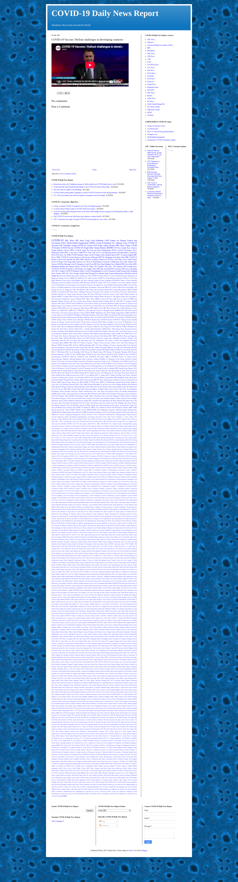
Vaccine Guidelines (105, 280)
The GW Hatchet (69, 717)
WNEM (88, 410)
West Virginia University (96, 775)
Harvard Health (100, 574)
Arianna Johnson (56, 433)
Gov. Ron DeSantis (109, 278)
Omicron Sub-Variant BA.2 (103, 336)
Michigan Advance (82, 632)
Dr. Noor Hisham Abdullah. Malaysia (102, 528)
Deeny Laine (118, 502)
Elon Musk (66, 375)
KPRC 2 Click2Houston (108, 382)
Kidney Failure (95, 611)
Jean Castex (84, 595)
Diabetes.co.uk (81, 507)
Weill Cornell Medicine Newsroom (61, 775)
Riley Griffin (128, 685)
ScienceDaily (130, 287)
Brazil (100, 349)
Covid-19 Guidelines (130, 363)
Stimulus (124, 398)
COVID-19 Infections (69, 357)
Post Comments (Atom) (68, 174)
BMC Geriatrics (92, 437)
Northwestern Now (63, 652)
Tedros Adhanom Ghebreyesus (73, 400)
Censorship (90, 474)
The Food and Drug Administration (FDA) (101, 250)
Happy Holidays (56, 574)
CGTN (94, 454)
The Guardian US (111, 717)
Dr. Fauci (88, 253)
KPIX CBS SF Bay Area (58, 606)
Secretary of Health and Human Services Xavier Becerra (95, 694)
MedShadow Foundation (58, 629)
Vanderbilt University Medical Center (62, 759)
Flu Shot (60, 329)
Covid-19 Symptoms (77, 264)
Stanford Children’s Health (78, 703)
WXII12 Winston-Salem (125, 770)
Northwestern (88, 391)
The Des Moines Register (118, 715)
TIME (69, 255)
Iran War (102, 592)
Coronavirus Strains (111, 488)
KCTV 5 (71, 602)
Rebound (85, 682)
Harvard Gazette (91, 574)
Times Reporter (127, 731)
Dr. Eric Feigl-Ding (103, 518)
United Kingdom (128, 747)
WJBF (60, 766)
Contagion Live (112, 322)
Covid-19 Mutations (94, 495)
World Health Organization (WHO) (81, 243)
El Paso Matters (114, 537)
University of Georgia (62, 752)
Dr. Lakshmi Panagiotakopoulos (85, 523)
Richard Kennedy (97, 685)
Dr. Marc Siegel (80, 525)
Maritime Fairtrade (69, 384)
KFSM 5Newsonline (112, 602)
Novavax (77, 296)
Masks (66, 296)
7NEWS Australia (62, 345)
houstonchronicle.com (105, 789)
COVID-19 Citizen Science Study (103, 461)
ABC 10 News (73, 345)
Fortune (58, 273)
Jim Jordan (111, 595)
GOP (85, 377)
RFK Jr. (67, 253)
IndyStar (95, 588)
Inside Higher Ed (117, 588)
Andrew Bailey (82, 430)
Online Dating (64, 659)
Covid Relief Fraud (126, 361)
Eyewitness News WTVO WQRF (123, 544)
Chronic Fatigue (56, 481)
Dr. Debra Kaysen (60, 518)
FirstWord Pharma (83, 553)
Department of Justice (122, 504)
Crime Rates (105, 500)
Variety (103, 759)
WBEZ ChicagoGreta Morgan (68, 763)
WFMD (102, 763)
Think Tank (55, 731)
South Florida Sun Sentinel (85, 701)
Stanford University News (95, 398)
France (121, 555)
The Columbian (94, 400)
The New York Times (115, 259)
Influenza (55, 308)
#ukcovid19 (98, 417)
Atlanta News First (57, 435)
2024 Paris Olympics (128, 343)
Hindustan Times (100, 578)
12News (131, 417)
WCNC (109, 407)
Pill (71, 669)
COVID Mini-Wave (116, 458)
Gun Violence (130, 569)
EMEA (64, 537)
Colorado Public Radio (98, 322)
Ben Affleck (97, 440)
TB (57, 708)
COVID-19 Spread (107, 319)
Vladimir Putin (71, 407)
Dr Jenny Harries (90, 509)
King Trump (129, 611)
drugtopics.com (123, 787)
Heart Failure (82, 578)
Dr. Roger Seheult (115, 530)
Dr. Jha (107, 521)
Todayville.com (56, 733)
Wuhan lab (55, 276)
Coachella (114, 481)
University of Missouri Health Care (105, 752)
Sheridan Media (56, 699)
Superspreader (98, 706)
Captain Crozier (60, 474)
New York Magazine (130, 389)
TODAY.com (82, 310)
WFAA (88, 313)
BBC (127, 257)
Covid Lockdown (115, 491)
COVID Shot (69, 292)
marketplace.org (80, 791)
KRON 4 (76, 606)
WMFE (130, 766)
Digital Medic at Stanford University (96, 507)
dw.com (130, 787)
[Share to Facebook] (66, 93)
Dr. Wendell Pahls (64, 535)
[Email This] (58, 93)
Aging (92, 426)
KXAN (53, 609)
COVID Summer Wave (59, 319)
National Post (109, 645)
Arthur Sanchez (85, 433)
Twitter (101, 736)
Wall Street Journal (130, 273)
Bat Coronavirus (73, 440)
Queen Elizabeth (131, 396)
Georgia (82, 562)
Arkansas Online (66, 433)
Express (54, 329)
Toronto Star (75, 733)
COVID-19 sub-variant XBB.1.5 (100, 357)
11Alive (97, 315)
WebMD (54, 412)
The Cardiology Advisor (94, 713)
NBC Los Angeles (68, 639)
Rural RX (66, 690)
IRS (95, 380)
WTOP (66, 770)
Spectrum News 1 (110, 701)
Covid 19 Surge (57, 262)
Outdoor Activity (60, 662)
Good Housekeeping (114, 565)
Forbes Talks (77, 555)
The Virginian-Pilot (95, 729)
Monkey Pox (71, 636)
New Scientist (74, 273)
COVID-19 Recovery (119, 465)
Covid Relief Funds (59, 493)
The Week (103, 729)
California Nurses (102, 472)
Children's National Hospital (72, 359)
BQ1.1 (127, 437)
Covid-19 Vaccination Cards (116, 497)
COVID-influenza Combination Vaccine (118, 470)
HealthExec (107, 576)
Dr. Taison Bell (111, 532)
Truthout (62, 736)
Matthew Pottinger (62, 627)
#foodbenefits (73, 417)
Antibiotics (118, 430)
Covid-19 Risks (132, 366)
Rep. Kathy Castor (132, 682)
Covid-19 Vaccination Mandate (103, 324)
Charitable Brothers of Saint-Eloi (61, 477)
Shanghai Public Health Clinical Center (115, 696)
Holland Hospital (63, 380)
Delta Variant (94, 248)
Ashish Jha (105, 433)
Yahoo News (90, 299)
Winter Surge (113, 777)
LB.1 (77, 613)
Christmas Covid (113, 359)
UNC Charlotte (75, 745)
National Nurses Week (98, 645)
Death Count (89, 502)
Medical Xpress (111, 255)
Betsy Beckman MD (106, 440)
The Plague (121, 722)
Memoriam (134, 629)
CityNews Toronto (131, 359)
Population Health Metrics (85, 396)
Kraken (73, 613)
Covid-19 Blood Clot (110, 493)
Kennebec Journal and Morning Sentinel (63, 611)
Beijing (107, 301)
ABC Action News (92, 289)
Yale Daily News (112, 782)
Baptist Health (56, 440)
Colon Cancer (70, 484)
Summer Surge (104, 273)
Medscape (94, 257)
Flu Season (91, 294)
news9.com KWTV (105, 791)
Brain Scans (123, 444)
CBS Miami (80, 317)
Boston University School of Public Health (82, 444)
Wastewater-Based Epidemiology (126, 410)
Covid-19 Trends (96, 368)
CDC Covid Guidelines (73, 352)
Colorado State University (82, 484)
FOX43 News (95, 548)
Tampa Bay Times (80, 708)
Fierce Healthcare (96, 551)
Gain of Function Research (105, 558)
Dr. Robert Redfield (104, 530)
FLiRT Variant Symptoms (79, 546)
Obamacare (66, 655)
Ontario (80, 659)
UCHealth (84, 740)
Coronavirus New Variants (100, 292)
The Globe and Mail (80, 717)
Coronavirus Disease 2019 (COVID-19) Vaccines (66, 488)
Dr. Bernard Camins (74, 514)
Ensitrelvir (72, 539)
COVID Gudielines (93, 458)
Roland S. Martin (120, 687)
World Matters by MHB (64, 780)
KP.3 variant (120, 331)
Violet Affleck (63, 761)
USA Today (97, 245)
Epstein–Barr (100, 539)
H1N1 (64, 572)
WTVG (79, 770)
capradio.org (55, 787)
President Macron (100, 671)
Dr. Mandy (63, 525)
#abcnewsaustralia (132, 414)
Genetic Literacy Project (113, 560)
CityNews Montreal (92, 481)
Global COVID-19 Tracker (59, 565)
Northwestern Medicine (116, 650)
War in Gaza (89, 773)
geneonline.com (132, 412)
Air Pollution (105, 426)
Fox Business (60, 377)
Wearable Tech (133, 773)
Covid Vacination (85, 493)
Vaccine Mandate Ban (92, 757)
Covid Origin (66, 306)
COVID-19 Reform (131, 465)
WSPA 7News (55, 770)
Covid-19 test (88, 264)
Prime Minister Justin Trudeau (104, 673)
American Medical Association (69, 282)
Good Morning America (109, 253)
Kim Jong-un (113, 611)
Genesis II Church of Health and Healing (94, 560)
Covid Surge (67, 262)
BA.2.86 (88, 347)
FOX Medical (79, 548)
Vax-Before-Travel (111, 759)
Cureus (122, 292)
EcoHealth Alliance (93, 537)
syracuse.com (65, 793)
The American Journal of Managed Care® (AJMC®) (103, 310)
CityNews (114, 282)
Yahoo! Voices (99, 343)
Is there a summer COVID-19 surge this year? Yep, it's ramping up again (77, 206)
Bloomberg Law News (102, 442)
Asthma (111, 433)
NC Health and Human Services (128, 639)
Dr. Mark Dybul (108, 525)
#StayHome (77, 315)
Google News (63, 567)
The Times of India (111, 340)
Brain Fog (95, 349)
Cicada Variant (86, 322)
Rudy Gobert (55, 690)
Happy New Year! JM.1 (67, 574)
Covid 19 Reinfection (125, 322)
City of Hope (83, 481)
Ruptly (61, 690)
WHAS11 (134, 763)
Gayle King (120, 558)
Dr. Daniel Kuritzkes (93, 516)
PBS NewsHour (118, 336)
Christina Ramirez (121, 479)
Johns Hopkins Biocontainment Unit (77, 597)
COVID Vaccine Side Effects (96, 354)
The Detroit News (128, 400)
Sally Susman (55, 692)
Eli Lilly (121, 537)
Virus (98, 761)
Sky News (74, 253)
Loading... (55, 230)
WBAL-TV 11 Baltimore (99, 407)
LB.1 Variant (82, 613)
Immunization (108, 380)
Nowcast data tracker (90, 652)
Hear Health (74, 578)
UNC (69, 745)
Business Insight (91, 449)
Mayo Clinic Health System (76, 627)
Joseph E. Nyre (101, 599)
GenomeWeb (109, 377)
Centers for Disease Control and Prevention (66, 322)
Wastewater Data (70, 289)
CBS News (79, 240)
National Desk (102, 643)
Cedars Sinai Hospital (80, 474)
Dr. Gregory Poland (91, 326)
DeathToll (103, 502)
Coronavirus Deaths (131, 486)
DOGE (116, 368)
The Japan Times (120, 720)
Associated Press (71, 347)
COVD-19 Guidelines (62, 456)
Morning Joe (87, 636)
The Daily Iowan (85, 715)
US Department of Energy (113, 745)
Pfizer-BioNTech (70, 396)
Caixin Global (93, 472)
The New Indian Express (81, 722)
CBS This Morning (63, 264)
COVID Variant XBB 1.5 (61, 461)
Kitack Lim (63, 613)
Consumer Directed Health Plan (80, 486)
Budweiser (73, 449)
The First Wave (60, 717)
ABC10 (101, 421)
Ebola (115, 285)
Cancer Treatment (120, 472)
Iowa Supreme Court (84, 592)
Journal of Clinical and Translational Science (118, 599)
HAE (74, 572)
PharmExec (113, 666)
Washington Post (100, 313)
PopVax (108, 669)
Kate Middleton (106, 609)
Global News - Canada (82, 329)
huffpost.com (115, 789)
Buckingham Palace (63, 449)
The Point (127, 722)
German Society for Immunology (117, 562)
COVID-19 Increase (100, 463)
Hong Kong (120, 329)
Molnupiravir (55, 636)
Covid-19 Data (115, 292)
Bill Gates (120, 347)
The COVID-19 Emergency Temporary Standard (73, 713)
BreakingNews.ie (132, 444)
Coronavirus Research (98, 488)
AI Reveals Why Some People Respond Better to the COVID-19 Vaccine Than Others (82, 187)
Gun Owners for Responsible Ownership (114, 569)
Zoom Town (79, 784)
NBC (127, 636)
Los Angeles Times (90, 269)
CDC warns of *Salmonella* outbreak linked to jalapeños (154, 185)
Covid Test (71, 363)
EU (86, 537)
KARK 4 (54, 602)
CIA (105, 454)
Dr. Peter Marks (62, 530)
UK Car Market (88, 743)
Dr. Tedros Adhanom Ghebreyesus (125, 532)
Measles (118, 384)
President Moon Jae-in (111, 671)
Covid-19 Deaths (94, 255)
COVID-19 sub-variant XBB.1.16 (66, 470)
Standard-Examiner (59, 703)
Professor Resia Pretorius (125, 676)
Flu (65, 255)
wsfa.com (54, 796)
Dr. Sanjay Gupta (70, 294)
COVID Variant (71, 303)
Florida (108, 553)
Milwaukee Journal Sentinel (99, 387)
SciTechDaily (76, 280)
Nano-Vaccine (123, 641)
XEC (83, 299)
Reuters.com (55, 310)
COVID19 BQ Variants (65, 472)
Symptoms (55, 400)
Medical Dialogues (61, 387)
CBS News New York (91, 317)
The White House (112, 729)
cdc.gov (74, 787)
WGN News (121, 763)
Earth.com (133, 373)
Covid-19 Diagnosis (57, 495)
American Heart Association (96, 428)
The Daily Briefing (116, 400)
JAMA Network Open (64, 382)
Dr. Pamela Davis (117, 528)
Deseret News (123, 368)
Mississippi (115, 634)
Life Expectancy (75, 308)
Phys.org (126, 336)
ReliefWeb (105, 682)
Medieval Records (110, 629)
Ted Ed (110, 708)
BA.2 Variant (114, 289)
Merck (87, 308)
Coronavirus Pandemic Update (109, 303)
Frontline (126, 555)
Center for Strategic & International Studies (124, 474)
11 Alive (125, 417)
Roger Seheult (110, 687)
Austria (88, 435)
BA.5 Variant (60, 271)
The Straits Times (124, 724)
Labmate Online (120, 613)
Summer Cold (132, 338)
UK (136, 287)
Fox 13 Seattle (115, 555)
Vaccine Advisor (70, 757)
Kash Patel (90, 609)
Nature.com (103, 259)
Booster (77, 266)
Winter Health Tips (94, 777)
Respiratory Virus (86, 685)
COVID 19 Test (70, 354)
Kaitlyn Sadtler (71, 609)
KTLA (85, 606)
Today (127, 245)
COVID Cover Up (57, 458)
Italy (119, 592)
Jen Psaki (91, 595)
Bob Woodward (132, 442)
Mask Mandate (106, 264)
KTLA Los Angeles (101, 606)
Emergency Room (64, 539)
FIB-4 (66, 546)
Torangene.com (152, 134)
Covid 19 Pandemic (58, 285)
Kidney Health (104, 611)
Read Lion (71, 682)
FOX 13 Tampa (100, 375)
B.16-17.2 (130, 435)
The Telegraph (119, 403)
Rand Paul (121, 287)
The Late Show (129, 720)
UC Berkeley (133, 738)
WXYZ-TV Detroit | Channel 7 (83, 343)
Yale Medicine (80, 289)
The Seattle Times (108, 403)
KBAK (59, 602)
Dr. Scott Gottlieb (107, 285)
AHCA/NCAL (92, 424)
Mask (83, 308)
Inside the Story (127, 588)
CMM (109, 454)
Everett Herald (62, 544)
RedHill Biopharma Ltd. (95, 682)
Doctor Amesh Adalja (69, 509)
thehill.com (88, 793)
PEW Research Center (95, 394)
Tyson (105, 736)
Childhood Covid (81, 303)
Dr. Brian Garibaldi (96, 514)
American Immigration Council (113, 428)
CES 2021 (88, 454)
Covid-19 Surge (80, 250)
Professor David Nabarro (80, 676)
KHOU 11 (60, 296)
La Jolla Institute (91, 613)
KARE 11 (134, 599)
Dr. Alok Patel (129, 292)
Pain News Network (125, 662)
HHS (115, 377)
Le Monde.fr (109, 615)
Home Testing (74, 380)
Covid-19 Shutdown (58, 368)
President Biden (123, 253)
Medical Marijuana (83, 629)
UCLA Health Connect (120, 740)
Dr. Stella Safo (81, 532)
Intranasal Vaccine (131, 329)
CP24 (83, 472)
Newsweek (101, 287)
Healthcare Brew (121, 576)
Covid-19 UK (88, 497)
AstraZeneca (83, 276)
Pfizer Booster (99, 666)
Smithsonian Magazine (79, 699)
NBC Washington (92, 639)
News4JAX (115, 648)
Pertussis (54, 666)
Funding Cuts (133, 555)
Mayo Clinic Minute (91, 627)
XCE (128, 780)
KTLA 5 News (91, 606)
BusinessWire (55, 451)
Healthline (68, 578)
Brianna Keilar (78, 447)
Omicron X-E (114, 657)
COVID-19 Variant (87, 266)
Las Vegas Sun (80, 615)
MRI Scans (107, 622)
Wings (78, 777)
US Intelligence (63, 747)
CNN (107, 240)
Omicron (79, 262)
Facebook (134, 548)
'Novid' (113, 417)
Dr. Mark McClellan (119, 525)
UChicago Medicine (65, 743)
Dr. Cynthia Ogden (72, 516)
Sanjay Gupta (67, 692)
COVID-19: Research (100, 470)
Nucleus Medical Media (102, 652)
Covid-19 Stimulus (71, 368)
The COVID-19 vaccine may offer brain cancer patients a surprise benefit (77, 216)
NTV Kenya (101, 641)
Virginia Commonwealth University (87, 761)
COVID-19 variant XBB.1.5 (85, 470)
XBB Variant (123, 780)
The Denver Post (105, 715)
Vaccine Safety (114, 405)
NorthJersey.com (104, 650)
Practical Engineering (125, 669)
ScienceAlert (56, 398)
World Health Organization (115, 313)
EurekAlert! (123, 539)
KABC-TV (87, 382)
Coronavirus (133, 253)
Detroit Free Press (66, 507)
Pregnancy (133, 336)
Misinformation (99, 333)
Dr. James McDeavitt (65, 521)
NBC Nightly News (96, 308)
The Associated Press (85, 340)
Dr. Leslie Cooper (120, 523)
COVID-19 (57, 240)
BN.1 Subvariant (116, 437)
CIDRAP (82, 253)
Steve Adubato (60, 706)
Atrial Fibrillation (68, 435)
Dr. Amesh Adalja (66, 370)
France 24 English (58, 287)
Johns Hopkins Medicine (63, 599)
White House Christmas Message (120, 775)
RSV (118, 255)
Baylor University (84, 440)
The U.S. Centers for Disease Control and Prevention (91, 726)
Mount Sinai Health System (117, 387)
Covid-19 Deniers (121, 493)
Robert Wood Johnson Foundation (75, 687)
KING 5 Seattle (59, 604)
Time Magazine (124, 340)
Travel (68, 405)
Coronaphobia (121, 486)
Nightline (131, 648)
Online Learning (72, 659)
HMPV (87, 572)
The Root (54, 724)
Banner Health (133, 437)
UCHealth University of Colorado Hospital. (100, 740)
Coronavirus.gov (152, 129)
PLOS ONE (94, 662)
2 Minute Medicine (62, 419)
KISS (70, 604)
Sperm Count (119, 701)
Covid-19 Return (61, 497)
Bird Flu (113, 301)
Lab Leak (134, 278)
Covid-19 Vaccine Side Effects (93, 306)
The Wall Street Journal (129, 310)
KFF (59, 308)
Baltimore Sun (112, 347)
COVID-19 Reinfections (92, 319)
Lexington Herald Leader (87, 618)
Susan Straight (132, 398)
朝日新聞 (64, 796)
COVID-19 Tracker (111, 467)
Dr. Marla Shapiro (130, 525)
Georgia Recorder (89, 562)
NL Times (61, 641)
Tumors (89, 736)
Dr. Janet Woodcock (77, 521)
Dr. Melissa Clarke (66, 528)
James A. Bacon (62, 595)
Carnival (67, 474)
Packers (117, 662)
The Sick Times (79, 724)
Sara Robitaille (75, 692)
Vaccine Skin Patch (131, 757)
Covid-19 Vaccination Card (100, 497)
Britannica (104, 447)
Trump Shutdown (132, 733)
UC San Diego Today (64, 740)
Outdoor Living (69, 662)
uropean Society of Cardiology (100, 793)
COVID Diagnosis (67, 458)
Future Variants (69, 329)
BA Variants (81, 347)
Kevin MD (78, 611)
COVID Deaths (81, 354)
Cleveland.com (103, 481)
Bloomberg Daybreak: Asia (87, 442)
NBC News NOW (123, 333)
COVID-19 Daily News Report (105, 13)
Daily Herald (133, 500)
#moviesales (91, 417)
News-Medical (116, 264)
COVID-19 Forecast (61, 463)
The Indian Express (108, 720)
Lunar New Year (57, 384)
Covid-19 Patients (108, 366)
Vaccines (118, 269)
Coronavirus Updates (123, 488)
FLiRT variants (91, 546)
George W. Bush (132, 560)
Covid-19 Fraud (76, 306)
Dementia (58, 504)
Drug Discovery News (94, 535)
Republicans (77, 685)
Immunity (119, 278)
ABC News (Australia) (129, 269)
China (86, 255)
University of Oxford (57, 754)
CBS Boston (61, 352)
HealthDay (121, 377)
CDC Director (120, 451)
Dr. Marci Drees (90, 525)
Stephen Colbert (115, 398)
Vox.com (61, 289)
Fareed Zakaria (74, 551)
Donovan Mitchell (80, 509)
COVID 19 (55, 269)
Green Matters (80, 569)
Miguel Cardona (111, 632)
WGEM (115, 763)
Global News (126, 248)
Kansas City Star (81, 609)
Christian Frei (103, 479)
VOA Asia (54, 757)
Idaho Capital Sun (62, 585)
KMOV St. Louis (100, 604)
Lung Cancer (73, 622)
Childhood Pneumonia (114, 477)
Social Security (72, 398)
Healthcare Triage (60, 578)
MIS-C (102, 622)
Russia (75, 338)
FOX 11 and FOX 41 (102, 546)
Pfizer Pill (107, 666)
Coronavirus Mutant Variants (127, 282)
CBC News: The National (113, 266)
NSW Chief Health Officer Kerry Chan (83, 641)
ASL (110, 424)
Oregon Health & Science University (104, 659)
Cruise (111, 500)
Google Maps (55, 567)
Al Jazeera (112, 345)
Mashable (126, 625)
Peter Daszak (63, 666)
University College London (77, 750)
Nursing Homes (114, 652)
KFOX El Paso (101, 602)
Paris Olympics (99, 664)
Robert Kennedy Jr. (106, 296)
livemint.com (123, 789)
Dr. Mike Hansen (113, 509)
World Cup (79, 412)
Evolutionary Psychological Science (87, 544)
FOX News (59, 255)
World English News (123, 777)
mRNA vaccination (57, 791)
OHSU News (126, 652)
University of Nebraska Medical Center (126, 752)
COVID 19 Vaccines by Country (107, 456)
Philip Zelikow (126, 666)
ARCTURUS (104, 424)
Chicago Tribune (92, 477)
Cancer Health (111, 472)
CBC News (96, 253)
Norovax (68, 650)
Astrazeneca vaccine (119, 433)
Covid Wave (97, 363)
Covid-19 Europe (69, 495)
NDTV (71, 296)
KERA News (78, 602)
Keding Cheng (124, 609)
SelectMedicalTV (116, 694)
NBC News (120, 245)
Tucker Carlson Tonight (71, 736)
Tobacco (134, 731)
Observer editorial (75, 655)
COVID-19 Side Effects (88, 467)
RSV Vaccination (116, 680)
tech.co (71, 793)
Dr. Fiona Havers (87, 370)
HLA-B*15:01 (81, 572)
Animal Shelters (110, 430)
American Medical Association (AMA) (160, 45)
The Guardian (99, 266)
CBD (61, 451)
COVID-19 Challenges (87, 461)
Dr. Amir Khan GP (80, 511)
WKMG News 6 (70, 766)
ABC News (69, 240)
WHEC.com (55, 766)
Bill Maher (127, 347)
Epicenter (84, 539)
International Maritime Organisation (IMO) (104, 590)
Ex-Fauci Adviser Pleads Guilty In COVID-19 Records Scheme (74, 209)
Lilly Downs (107, 618)
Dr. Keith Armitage (70, 523)
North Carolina (75, 650)
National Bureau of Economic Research (86, 643)
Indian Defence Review (126, 585)
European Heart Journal (84, 542)
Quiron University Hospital (98, 680)
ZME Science (126, 782)
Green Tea (87, 569)
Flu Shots (121, 553)
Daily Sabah (55, 502)
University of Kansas (74, 752)
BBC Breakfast (83, 437)
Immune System (107, 585)
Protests (69, 678)
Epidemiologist (91, 539)
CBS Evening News (130, 266)
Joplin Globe (74, 599)
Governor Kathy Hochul (109, 567)
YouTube (119, 782)
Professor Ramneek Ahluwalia (109, 676)
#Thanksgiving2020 (120, 414)
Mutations (101, 636)
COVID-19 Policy (108, 465)
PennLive (127, 664)
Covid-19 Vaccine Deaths (122, 324)
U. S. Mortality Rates (113, 736)
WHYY (73, 410)
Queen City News (85, 680)
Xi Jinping (134, 780)
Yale (106, 782)
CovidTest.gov (89, 500)
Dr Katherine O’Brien (102, 509)
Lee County (125, 615)
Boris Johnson (86, 349)
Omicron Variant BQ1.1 (88, 657)
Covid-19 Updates (108, 368)
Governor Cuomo (97, 567)
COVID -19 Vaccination (117, 317)
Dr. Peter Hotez (108, 306)
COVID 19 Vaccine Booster (70, 257)
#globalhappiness (82, 417)
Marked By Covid (62, 625)
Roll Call (128, 687)
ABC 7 (57, 421)
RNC (108, 680)
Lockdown (95, 259)
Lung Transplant (82, 622)
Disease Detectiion (132, 507)
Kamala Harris (120, 382)
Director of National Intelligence (117, 507)
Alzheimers (55, 282)
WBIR (79, 763)
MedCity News (126, 384)
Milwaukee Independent (123, 632)
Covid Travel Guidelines (73, 493)
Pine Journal (77, 669)
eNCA (124, 412)
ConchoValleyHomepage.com (121, 484)
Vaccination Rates (57, 343)
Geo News (124, 560)
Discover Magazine (67, 326)
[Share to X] (63, 93)
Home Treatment (74, 581)
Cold (119, 481)
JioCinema (118, 595)
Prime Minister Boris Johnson (89, 296)
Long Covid (90, 240)
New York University (96, 648)
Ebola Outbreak (57, 375)
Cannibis (134, 319)
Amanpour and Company (61, 428)
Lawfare (87, 615)
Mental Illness (64, 632)
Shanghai (84, 696)
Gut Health (58, 572)
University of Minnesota (87, 752)
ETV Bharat (82, 537)
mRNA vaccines (100, 299)
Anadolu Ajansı (56, 430)
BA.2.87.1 (71, 437)
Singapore (63, 398)
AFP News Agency (81, 424)
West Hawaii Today (77, 775)
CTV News (106, 282)
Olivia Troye (67, 657)
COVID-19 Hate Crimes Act (86, 463)
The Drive (128, 715)
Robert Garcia (62, 687)
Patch (105, 664)
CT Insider (128, 357)
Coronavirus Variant (125, 303)
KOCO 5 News (109, 604)
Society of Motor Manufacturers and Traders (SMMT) (122, 699)
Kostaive (68, 613)
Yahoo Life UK (91, 782)
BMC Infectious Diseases (104, 437)
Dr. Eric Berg (94, 518)
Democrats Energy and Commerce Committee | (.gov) (77, 504)
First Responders (66, 553)
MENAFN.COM (94, 622)
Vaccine (66, 250)
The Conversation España (64, 715)
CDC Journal (60, 454)
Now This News (99, 391)
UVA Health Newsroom (98, 747)
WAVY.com (56, 763)
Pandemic (100, 240)
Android (88, 430)
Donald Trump (120, 271)
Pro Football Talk (61, 676)
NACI (117, 636)
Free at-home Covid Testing (75, 377)
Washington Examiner (108, 410)
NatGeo (130, 641)
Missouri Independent (131, 634)
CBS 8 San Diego (68, 451)
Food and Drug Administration (64, 555)
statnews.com (61, 315)
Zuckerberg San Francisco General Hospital (95, 784)
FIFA (69, 546)
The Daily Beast (104, 400)
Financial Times (82, 294)
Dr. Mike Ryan (76, 528)
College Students (61, 484)
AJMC (98, 424)
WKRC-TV (113, 766)
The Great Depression (92, 717)
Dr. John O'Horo (125, 521)
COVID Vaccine (67, 248)
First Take (74, 553)
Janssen (74, 382)
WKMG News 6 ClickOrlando (84, 766)
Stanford (67, 703)
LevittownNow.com (61, 618)
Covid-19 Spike (79, 497)
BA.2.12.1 (60, 437)
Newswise (74, 391)
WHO (135, 264)
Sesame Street (71, 696)
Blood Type (76, 442)
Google (135, 565)
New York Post (82, 336)
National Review (117, 645)
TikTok (112, 731)
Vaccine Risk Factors (119, 757)
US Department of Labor (128, 745)
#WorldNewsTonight (88, 315)
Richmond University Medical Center (113, 685)
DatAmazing (76, 502)
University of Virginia (118, 754)
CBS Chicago (71, 317)
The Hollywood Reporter (59, 720)
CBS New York (78, 451)
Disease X (131, 368)
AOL (53, 271)
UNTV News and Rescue (93, 745)
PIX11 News (106, 394)
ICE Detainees (100, 583)
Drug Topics (126, 373)
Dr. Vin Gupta (116, 373)
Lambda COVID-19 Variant (67, 615)
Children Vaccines (126, 477)
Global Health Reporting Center (85, 565)
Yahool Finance (100, 782)
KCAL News (65, 602)
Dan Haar (70, 502)
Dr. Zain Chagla (83, 535)
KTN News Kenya (112, 606)
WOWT (60, 768)
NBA (65, 389)
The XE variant (122, 729)
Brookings (130, 447)
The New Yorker (84, 403)
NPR (100, 257)
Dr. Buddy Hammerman (110, 514)
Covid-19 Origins (73, 324)
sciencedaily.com (56, 793)
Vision (64, 407)
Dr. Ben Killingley (63, 514)
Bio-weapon (115, 440)
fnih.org (77, 789)
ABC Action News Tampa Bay (77, 421)
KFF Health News (87, 602)
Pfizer (62, 253)
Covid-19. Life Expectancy (65, 500)
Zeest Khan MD (56, 784)
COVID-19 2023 (111, 354)
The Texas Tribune (131, 403)
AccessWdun (55, 426)
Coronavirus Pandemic (85, 361)
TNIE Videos (61, 708)
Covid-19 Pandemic (104, 243)
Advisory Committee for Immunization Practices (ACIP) (74, 426)
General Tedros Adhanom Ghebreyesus (70, 560)
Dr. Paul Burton (127, 528)
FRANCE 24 (111, 548)
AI (128, 299)
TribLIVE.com (118, 733)
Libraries (97, 618)
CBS (117, 301)
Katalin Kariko (97, 609)
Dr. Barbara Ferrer (129, 511)
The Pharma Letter (96, 403)
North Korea (67, 280)
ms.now (97, 791)
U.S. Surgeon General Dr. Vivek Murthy (118, 738)
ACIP (74, 424)
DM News (97, 264)
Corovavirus (60, 491)
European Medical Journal (99, 542)
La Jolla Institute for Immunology (106, 613)
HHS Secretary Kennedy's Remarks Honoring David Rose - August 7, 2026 (155, 175)
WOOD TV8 (96, 410)
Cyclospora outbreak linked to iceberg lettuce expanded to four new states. (155, 195)
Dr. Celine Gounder (91, 278)
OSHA (53, 655)
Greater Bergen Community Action (66, 569)
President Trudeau (132, 671)
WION (72, 250)
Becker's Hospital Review (95, 301)
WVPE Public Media (96, 770)
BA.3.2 (93, 347)
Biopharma (122, 440)
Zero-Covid (106, 412)
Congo (62, 361)
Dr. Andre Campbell (107, 511)
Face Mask (119, 548)
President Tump (100, 396)
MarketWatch (71, 625)
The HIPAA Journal (122, 717)
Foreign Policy (85, 555)
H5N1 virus (69, 572)
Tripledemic (66, 299)
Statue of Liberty (118, 703)
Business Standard (122, 449)
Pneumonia (102, 669)
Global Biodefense (132, 562)
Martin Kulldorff (87, 625)
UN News (133, 340)
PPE (105, 662)
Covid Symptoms (62, 363)
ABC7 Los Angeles (127, 421)
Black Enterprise (56, 442)
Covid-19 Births (106, 363)
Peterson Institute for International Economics (81, 666)
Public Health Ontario (66, 680)
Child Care (104, 477)
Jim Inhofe (105, 595)
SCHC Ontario (79, 690)
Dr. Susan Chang (101, 532)
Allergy (130, 426)
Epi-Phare (78, 539)
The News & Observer (94, 722)
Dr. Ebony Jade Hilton (71, 518)
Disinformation (79, 326)
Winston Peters (84, 777)
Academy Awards (117, 424)
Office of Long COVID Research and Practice (110, 655)
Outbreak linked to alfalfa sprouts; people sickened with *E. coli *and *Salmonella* (154, 153)
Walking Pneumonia (70, 773)
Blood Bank (69, 442)
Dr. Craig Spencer (61, 516)
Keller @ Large (132, 609)
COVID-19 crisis (82, 357)
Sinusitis (70, 699)
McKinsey (111, 627)
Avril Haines (94, 435)
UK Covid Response (107, 743)
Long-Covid (76, 287)
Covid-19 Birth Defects (96, 493)
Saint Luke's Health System (129, 690)
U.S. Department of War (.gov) (71, 738)
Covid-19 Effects (117, 363)
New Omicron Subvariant (67, 336)
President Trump (70, 245)
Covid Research (62, 324)
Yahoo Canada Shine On (67, 782)
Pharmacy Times (131, 308)
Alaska (126, 426)
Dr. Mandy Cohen (71, 525)
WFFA (97, 763)
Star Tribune (100, 703)
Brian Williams (69, 447)
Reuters (103, 248)
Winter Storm (105, 777)
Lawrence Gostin (94, 615)
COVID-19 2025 (123, 354)
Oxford (76, 662)
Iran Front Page (94, 592)
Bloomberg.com (76, 349)
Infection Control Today (111, 294)
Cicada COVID (74, 481)
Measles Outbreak (120, 627)
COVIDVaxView (76, 472)
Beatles (91, 440)
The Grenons (102, 717)
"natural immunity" (87, 414)
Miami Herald (73, 632)
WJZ (64, 766)
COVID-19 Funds (73, 463)
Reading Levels (78, 682)
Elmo (135, 537)
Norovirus (90, 336)
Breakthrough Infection (58, 447)
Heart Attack (129, 377)
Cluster (109, 481)
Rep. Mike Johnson (57, 685)
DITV (124, 500)
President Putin (122, 671)
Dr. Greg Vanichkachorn (116, 518)
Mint (91, 333)
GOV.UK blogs (94, 558)
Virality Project (72, 761)
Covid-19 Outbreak (86, 324)
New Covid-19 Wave (116, 389)
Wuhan (130, 262)
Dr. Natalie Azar (92, 373)
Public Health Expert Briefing (124, 678)
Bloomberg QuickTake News (127, 315)
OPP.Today (134, 652)
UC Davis (54, 740)
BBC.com (108, 315)
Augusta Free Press (79, 435)
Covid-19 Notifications (107, 495)
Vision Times (104, 761)
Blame (63, 442)
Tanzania (88, 708)
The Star (100, 724)
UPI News (103, 745)
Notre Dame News (74, 652)
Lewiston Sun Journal (73, 618)
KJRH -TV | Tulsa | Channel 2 (81, 604)
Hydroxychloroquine (86, 380)
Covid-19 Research (108, 271)
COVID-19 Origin (81, 248)
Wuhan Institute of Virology (99, 780)
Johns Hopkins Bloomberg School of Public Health (81, 331)
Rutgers (72, 690)
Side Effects (64, 699)
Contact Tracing (93, 303)
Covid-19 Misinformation (118, 276)
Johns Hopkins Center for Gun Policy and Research (103, 597)
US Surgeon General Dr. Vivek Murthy (79, 747)
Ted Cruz (105, 708)
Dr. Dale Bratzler (82, 516)
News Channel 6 (106, 648)
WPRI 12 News (81, 768)
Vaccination (64, 313)
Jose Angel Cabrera (91, 599)
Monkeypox (84, 287)
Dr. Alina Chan (70, 511)
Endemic (120, 285)
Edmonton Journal (104, 537)
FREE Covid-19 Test (130, 285)
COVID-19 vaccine (84, 245)
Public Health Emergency (108, 678)
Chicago (73, 477)
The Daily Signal (95, 715)
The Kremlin (74, 403)
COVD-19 (105, 317)
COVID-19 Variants (66, 269)
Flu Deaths (114, 553)
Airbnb (112, 426)
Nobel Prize (61, 650)
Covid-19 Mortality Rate (94, 366)
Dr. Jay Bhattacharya (88, 521)
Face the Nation (126, 548)
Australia (101, 289)
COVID (134, 289)
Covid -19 (67, 491)
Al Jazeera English (127, 255)
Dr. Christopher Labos (123, 514)
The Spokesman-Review (91, 724)
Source (53, 701)
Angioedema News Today (98, 430)
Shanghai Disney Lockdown (96, 696)
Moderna (60, 250)
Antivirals (134, 345)
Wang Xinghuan (81, 773)
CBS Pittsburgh (105, 451)
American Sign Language (130, 428)
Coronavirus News (86, 488)
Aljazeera (150, 42)
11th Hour (109, 299)
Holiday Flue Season (111, 578)
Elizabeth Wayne (128, 537)
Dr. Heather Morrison (129, 518)
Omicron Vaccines (76, 657)
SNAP (94, 690)
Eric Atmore (107, 539)
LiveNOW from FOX (72, 620)
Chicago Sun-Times (81, 477)
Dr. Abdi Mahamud (123, 509)
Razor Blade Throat (62, 682)
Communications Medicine (98, 484)
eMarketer (54, 789)
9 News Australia (131, 280)
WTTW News (72, 770)
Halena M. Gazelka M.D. (122, 572)
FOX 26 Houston (119, 306)
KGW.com (129, 602)
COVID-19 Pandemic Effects (74, 271)
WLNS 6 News (81, 410)
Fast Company (82, 551)
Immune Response (98, 585)
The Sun (132, 724)
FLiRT (100, 278)
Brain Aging (99, 444)
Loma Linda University (85, 620)
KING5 (66, 604)
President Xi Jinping (71, 673)
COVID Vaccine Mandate (75, 319)
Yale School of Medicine (94, 412)
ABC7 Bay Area (108, 421)
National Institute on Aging (84, 645)
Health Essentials (131, 306)
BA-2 (135, 435)
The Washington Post (109, 257)
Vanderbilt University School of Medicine (86, 759)
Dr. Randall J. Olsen (84, 530)
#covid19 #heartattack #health (60, 417)
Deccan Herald (110, 502)
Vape (99, 759)
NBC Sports (82, 639)
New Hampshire (84, 648)
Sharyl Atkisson (132, 696)
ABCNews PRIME (66, 424)
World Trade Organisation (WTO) (81, 780)
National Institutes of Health (94, 389)
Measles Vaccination (131, 627)
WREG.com (119, 768)
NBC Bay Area (102, 269)
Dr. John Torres (125, 370)
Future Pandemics (71, 558)
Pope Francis (114, 669)
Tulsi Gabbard (83, 736)
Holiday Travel (133, 578)
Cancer (76, 292)
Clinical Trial (56, 361)
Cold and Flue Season (127, 481)
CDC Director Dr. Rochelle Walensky (115, 352)
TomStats (63, 733)
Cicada (122, 359)
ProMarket (70, 676)
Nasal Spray (81, 389)
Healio (120, 574)
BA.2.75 (65, 437)
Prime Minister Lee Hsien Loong (123, 673)
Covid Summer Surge (84, 285)
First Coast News (112, 551)
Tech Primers (99, 708)
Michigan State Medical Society (97, 632)
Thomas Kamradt (64, 731)
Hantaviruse (133, 572)
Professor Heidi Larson (93, 676)
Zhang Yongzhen (116, 412)
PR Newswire (111, 662)
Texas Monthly (90, 710)
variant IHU (112, 793)
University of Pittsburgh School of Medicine (76, 754)
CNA (89, 276)
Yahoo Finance (109, 245)
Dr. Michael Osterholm (79, 373)
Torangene (69, 733)
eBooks (135, 787)
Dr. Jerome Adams (100, 521)
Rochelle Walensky (100, 687)
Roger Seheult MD (65, 338)
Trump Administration (116, 273)
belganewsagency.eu (131, 784)
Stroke (74, 706)
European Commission (70, 542)
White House (107, 775)
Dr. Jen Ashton (96, 285)
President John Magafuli (87, 671)
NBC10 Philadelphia (103, 639)
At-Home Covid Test (131, 433)
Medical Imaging (73, 387)
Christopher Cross (132, 479)
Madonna (119, 622)
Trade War (83, 733)
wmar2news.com (132, 793)
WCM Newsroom (86, 763)
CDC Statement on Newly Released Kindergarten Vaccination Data (153, 164)
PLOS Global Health (85, 662)
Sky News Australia (87, 280)
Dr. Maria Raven (99, 525)
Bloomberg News (114, 442)
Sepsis (64, 696)
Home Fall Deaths (63, 581)
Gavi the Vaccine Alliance (96, 377)
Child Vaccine (132, 259)
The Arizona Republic (100, 710)
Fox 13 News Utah (104, 555)
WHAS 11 (128, 763)
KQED (71, 606)
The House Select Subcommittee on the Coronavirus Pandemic (84, 720)
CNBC (58, 257)
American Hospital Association (69, 276)
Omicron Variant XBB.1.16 (103, 657)
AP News (73, 301)
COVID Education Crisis (80, 458)
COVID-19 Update (122, 467)
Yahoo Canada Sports (80, 782)
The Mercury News (68, 722)
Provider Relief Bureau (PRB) (80, 678)
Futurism (78, 558)
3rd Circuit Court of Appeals (104, 419)
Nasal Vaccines (111, 308)
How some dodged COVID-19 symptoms (67, 583)
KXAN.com (65, 308)
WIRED (66, 343)
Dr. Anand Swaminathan (94, 511)
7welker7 (123, 419)
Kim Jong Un (128, 331)
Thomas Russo (74, 731)
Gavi (115, 558)
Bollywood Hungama (58, 444)
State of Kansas (108, 703)
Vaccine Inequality (80, 757)
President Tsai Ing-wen (58, 673)
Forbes (103, 255)
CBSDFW (113, 451)
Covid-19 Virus (128, 497)
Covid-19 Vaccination (124, 250)
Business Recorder (111, 449)
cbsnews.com (67, 787)
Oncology (134, 657)
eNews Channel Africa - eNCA (66, 789)
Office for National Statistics (88, 655)
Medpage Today (84, 387)
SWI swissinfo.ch (101, 690)
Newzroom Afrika (123, 648)
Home (95, 170)
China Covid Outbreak (64, 259)
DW (128, 500)
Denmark (95, 504)
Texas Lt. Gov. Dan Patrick (77, 710)
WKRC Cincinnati (104, 766)
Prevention (55, 338)
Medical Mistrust (94, 629)
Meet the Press (125, 629)
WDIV (131, 407)
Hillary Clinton (90, 578)
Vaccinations (61, 757)
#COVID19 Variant (118, 280)
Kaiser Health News (61, 609)
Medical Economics (71, 629)
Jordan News (82, 599)
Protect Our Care (61, 678)
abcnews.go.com (112, 784)
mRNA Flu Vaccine (58, 414)
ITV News (100, 380)
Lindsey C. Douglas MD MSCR (121, 618)
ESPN (76, 537)
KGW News (95, 382)
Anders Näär (63, 430)
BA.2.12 (54, 437)
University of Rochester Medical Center (100, 754)
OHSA (121, 652)
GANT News (85, 558)
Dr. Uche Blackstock (104, 373)
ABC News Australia (92, 421)
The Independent (98, 340)
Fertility (89, 551)
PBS (106, 287)
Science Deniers (120, 692)
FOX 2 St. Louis (127, 546)
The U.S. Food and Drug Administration (160, 132)
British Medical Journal (113, 447)
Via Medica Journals (122, 759)
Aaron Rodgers (104, 345)
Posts (103, 821)
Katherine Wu (115, 609)
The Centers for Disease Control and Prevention (114, 713)
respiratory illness (132, 791)
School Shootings (110, 692)
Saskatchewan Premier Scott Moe (89, 692)
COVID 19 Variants (58, 292)
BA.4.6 (77, 437)
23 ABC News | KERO (89, 419)
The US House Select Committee (116, 726)
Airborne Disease (119, 426)
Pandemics (81, 664)
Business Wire (133, 449)
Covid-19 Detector (132, 493)
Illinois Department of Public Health (82, 585)
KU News (120, 606)
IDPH (106, 583)
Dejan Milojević (126, 502)
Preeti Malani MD (64, 671)
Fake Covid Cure (56, 551)
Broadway (123, 447)
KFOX (95, 602)
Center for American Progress (102, 474)
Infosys (110, 588)
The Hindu (66, 403)
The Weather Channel (59, 405)
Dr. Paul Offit (114, 326)
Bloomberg (122, 289)
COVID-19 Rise (66, 467)
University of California (93, 750)
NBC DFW (59, 639)
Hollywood (55, 581)
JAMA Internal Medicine (128, 592)
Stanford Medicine (91, 703)
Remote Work (122, 682)
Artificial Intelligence (58, 347)
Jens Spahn (97, 595)
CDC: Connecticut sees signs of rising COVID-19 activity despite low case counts (80, 219)
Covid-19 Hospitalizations (93, 271)
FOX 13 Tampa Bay (115, 546)
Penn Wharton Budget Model (116, 664)
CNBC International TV (118, 454)
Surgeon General (116, 706)
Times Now (118, 731)
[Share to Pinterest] (68, 93)
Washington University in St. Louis (118, 773)
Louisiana (67, 622)
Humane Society (88, 583)
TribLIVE (111, 733)
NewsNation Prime (58, 391)
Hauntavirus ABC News (111, 574)
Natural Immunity (128, 645)
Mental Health (56, 632)
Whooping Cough (61, 777)
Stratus (96, 280)
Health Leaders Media (63, 576)
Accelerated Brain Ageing (130, 424)
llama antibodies (132, 789)
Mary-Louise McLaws (106, 625)
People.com (133, 664)
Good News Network (126, 565)
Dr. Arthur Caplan (118, 511)
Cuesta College (118, 500)
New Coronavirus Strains (73, 648)
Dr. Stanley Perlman (71, 532)
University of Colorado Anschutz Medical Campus (114, 750)
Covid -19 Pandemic (113, 361)
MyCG (106, 636)
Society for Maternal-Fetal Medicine (96, 699)
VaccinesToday (124, 405)
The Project (134, 722)
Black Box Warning (131, 440)
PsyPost (123, 396)
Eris (135, 326)
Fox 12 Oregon (94, 555)
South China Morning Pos (70, 701)
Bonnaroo (67, 444)
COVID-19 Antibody (75, 461)
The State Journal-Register (111, 724)
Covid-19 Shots (70, 497)
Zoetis (73, 784)
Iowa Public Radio (72, 592)
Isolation (107, 592)
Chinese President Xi (101, 359)
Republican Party (68, 685)
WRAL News (111, 768)
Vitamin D (55, 289)
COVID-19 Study (100, 467)
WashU (96, 773)
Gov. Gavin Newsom (73, 567)
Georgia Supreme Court (100, 562)
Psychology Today (95, 678)
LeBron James (118, 615)
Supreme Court (106, 706)
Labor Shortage (129, 613)
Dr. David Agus (116, 516)
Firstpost (91, 553)
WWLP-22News (106, 770)
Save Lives (102, 692)
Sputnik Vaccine (127, 701)
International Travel (121, 590)
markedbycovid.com (69, 791)
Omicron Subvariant (80, 394)
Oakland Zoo (59, 655)
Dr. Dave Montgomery (105, 516)
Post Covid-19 (113, 287)
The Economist (56, 299)
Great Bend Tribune (128, 567)
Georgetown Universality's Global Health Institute (65, 562)
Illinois (69, 585)
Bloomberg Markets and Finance (63, 266)
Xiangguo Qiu (56, 782)
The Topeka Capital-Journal (68, 726)
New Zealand (121, 308)
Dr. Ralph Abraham (72, 530)
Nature (106, 389)
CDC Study (77, 454)
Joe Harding (125, 595)
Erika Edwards (116, 539)
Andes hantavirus (72, 430)
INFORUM (115, 583)
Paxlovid (128, 394)
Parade (92, 664)
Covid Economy (104, 491)
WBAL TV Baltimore (83, 407)
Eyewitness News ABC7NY (106, 544)
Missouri (121, 634)
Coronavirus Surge (100, 361)
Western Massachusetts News (66, 412)
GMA (64, 273)
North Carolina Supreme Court (90, 650)
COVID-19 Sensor (76, 467)
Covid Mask (123, 491)
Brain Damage (115, 444)
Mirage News (107, 634)
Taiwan (61, 400)
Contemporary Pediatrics (109, 486)
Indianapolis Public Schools (84, 588)
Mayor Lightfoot (103, 627)
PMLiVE (100, 662)
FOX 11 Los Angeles (87, 375)
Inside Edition (124, 294)
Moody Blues (80, 636)
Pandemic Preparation (118, 394)
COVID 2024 (120, 456)
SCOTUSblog (88, 690)
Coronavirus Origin (71, 361)
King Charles (121, 611)
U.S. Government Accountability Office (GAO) (93, 738)
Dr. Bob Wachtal (85, 514)
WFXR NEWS (109, 763)
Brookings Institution (109, 349)
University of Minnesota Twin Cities (115, 262)
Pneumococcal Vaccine (91, 669)
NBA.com (122, 636)
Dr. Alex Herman (60, 511)
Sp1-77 (103, 701)
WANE (131, 761)
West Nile (86, 775)
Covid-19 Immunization (81, 495)
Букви (59, 796)
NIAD (53, 641)
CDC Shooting (69, 454)
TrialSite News (103, 733)
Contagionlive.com (95, 486)
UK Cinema (97, 743)
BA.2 (102, 315)
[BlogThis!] (61, 93)
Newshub (68, 391)
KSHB (81, 606)
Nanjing (116, 641)
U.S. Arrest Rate (124, 736)
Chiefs (99, 477)
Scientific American (96, 338)
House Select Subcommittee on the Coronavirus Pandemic (111, 581)
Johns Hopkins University (106, 331)
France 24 (150, 82)
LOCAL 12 (126, 278)
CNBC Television (85, 259)
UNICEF (82, 745)
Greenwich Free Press (97, 569)
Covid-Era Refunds (79, 500)
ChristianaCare (112, 479)
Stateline (107, 398)
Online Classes (56, 659)
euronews (107, 343)
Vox (127, 761)
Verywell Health (57, 407)
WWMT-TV (115, 770)
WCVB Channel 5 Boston (120, 407)
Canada (128, 319)
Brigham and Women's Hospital (91, 447)
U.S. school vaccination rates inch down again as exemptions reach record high (79, 195)
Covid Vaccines (85, 257)
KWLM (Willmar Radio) (130, 606)
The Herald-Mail (132, 717)
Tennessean (116, 708)
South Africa (59, 701)
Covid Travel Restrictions (84, 363)
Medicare (102, 629)
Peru (58, 666)
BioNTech (114, 315)
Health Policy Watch (109, 329)
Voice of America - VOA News (117, 761)
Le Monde (102, 615)
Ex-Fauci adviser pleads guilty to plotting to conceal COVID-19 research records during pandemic (85, 193)
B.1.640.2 (124, 435)
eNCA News (151, 73)
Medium (118, 629)
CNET (100, 317)
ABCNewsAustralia (85, 345)
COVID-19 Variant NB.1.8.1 (101, 276)
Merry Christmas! (84, 333)
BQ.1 (123, 437)
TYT (73, 708)
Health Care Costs (128, 574)
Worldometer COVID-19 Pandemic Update (161, 140)
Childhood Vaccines (85, 292)
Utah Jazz (127, 754)
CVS (87, 472)
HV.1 (96, 572)
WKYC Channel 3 (122, 766)
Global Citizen (71, 565)
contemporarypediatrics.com (94, 787)
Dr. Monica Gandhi (86, 528)
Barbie (62, 440)
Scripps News (108, 338)
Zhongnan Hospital (66, 784)
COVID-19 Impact (96, 282)
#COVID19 (69, 315)
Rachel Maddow (125, 680)
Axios (125, 259)
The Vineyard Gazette (83, 729)
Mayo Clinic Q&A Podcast (84, 384)
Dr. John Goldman (115, 521)
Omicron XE (122, 657)
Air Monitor (98, 426)
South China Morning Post (89, 273)
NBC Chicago (71, 389)
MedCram (59, 280)
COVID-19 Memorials (80, 465)
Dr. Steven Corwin (91, 532)
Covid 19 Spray (74, 491)
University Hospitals (102, 405)
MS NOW (114, 622)
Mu (128, 387)
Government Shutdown (85, 567)
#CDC (95, 414)
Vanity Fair (133, 405)
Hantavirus (67, 287)
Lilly (101, 618)
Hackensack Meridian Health (107, 572)
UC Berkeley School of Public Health (83, 405)
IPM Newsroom (123, 583)
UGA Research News (77, 743)
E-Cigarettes (58, 537)
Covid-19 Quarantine (121, 495)
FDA (53, 255)
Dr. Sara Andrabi (60, 532)
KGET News (122, 602)
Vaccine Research (74, 313)
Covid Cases (83, 491)
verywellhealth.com (122, 793)
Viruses (82, 313)
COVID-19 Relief (56, 467)
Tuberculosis (56, 313)
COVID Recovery (127, 458)
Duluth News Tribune (114, 535)
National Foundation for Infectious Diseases (119, 643)
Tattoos (93, 708)
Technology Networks (59, 340)
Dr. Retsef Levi (94, 530)
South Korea (82, 398)
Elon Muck (55, 539)
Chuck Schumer (65, 481)
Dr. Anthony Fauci (119, 243)
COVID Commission (131, 456)
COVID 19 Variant (131, 317)
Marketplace (79, 625)
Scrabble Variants (66, 694)
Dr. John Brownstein (112, 370)
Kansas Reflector (131, 382)
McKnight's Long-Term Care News (104, 384)
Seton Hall (78, 696)
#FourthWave (101, 414)
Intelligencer (87, 590)
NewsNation (93, 287)
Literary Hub (61, 620)
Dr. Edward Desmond (84, 518)
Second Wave (75, 694)
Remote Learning (113, 682)
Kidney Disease (86, 611)
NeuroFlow (62, 648)
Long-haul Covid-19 (98, 620)
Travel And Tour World (92, 733)
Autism (106, 289)
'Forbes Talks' (107, 417)
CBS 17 (54, 352)
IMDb (110, 583)
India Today (116, 585)
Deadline (82, 502)
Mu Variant (95, 636)
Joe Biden (80, 382)
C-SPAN (129, 289)
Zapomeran (134, 782)
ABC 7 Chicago (64, 421)
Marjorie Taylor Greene (70, 333)
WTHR (62, 770)
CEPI (83, 454)
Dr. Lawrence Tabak (99, 523)
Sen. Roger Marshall (127, 694)
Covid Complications (93, 491)
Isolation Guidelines (58, 331)
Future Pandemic (60, 558)
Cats (72, 474)
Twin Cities (95, 736)
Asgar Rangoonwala (96, 433)
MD (88, 622)
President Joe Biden (74, 671)
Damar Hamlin (63, 502)
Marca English (127, 622)
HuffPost (81, 583)
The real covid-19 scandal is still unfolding (67, 190)
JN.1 (67, 273)
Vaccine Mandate (76, 299)
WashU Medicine (103, 773)
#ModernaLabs (110, 414)
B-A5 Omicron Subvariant (107, 435)
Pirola (83, 669)
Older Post (132, 170)
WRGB (125, 768)
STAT (87, 338)
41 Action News (116, 419)
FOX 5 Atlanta (110, 375)
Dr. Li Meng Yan (130, 523)
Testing (86, 400)
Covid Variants (78, 269)
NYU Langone (110, 641)
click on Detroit (81, 787)
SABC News (64, 310)
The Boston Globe (119, 296)
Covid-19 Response (120, 366)
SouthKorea (97, 701)
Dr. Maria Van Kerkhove (63, 373)
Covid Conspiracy (70, 285)
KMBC (92, 604)
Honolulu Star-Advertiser (86, 581)
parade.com (122, 791)
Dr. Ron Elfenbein (126, 530)
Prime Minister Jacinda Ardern (86, 673)
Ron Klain (134, 687)
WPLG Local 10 (68, 768)
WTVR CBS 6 (85, 770)
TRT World (69, 708)
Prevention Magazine (113, 396)
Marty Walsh (96, 625)
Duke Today (104, 535)
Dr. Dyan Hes (76, 370)
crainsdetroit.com (113, 787)
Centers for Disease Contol (156, 126)
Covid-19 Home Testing (59, 366)
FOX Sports (87, 548)
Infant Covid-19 (102, 588)
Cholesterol (88, 479)
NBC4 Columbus (114, 639)
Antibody (124, 430)
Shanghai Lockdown (120, 338)
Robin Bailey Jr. (90, 687)
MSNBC (110, 248)
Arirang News (81, 301)
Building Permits (81, 449)
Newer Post (56, 170)
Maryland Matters (118, 625)
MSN (53, 280)
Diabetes (74, 507)
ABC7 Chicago (117, 421)
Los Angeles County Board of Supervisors (117, 620)
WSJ (70, 343)
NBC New (76, 639)
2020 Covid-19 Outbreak (75, 419)
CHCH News (100, 454)
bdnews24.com (121, 784)
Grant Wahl (119, 567)
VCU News (134, 754)
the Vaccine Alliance (79, 793)
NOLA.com (68, 641)
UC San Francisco (76, 740)
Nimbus (80, 391)
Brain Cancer (107, 444)
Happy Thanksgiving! (80, 574)
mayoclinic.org (89, 791)
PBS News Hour (126, 264)
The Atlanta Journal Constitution (116, 710)
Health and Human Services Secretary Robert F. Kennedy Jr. (87, 576)
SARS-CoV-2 (73, 310)
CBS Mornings (85, 282)
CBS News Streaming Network (91, 451)
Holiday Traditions (122, 578)
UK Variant (64, 745)
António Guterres (132, 430)
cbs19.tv (61, 787)
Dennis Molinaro (103, 504)
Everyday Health (71, 544)
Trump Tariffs (55, 736)
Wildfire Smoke (71, 777)
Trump (125, 733)
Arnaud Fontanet (76, 433)
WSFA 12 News (132, 768)
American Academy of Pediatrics (78, 428)
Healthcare (114, 576)
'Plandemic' (119, 417)
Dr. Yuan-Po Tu (73, 535)
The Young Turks (132, 729)
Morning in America (110, 333)
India (73, 262)
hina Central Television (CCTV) (89, 789)
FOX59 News (103, 548)
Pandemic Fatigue (72, 664)
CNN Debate (129, 454)
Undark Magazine (117, 747)
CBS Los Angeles (125, 301)
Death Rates (96, 502)
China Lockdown (87, 359)
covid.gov (105, 787)
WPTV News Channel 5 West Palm (96, 768)
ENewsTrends (70, 537)
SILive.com (81, 338)
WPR (74, 768)
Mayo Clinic (121, 257)
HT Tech (92, 572)
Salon (61, 692)
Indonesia (116, 380)
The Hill (76, 259)
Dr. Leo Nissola (110, 523)
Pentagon (61, 396)
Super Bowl (90, 706)
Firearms (104, 551)
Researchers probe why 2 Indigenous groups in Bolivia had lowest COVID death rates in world (85, 184)
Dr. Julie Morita (60, 523)
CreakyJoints (97, 500)
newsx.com (115, 791)
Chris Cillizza (95, 479)
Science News (128, 692)
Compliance (109, 484)
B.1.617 (118, 435)
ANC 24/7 (95, 345)
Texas (120, 708)
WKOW (96, 766)
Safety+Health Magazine (114, 690)
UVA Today (108, 747)
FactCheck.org (120, 375)
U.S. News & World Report (92, 262)
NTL (96, 641)
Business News (101, 449)
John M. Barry (62, 597)
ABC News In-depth (120, 299)
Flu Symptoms (128, 553)
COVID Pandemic (77, 255)
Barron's (66, 440)
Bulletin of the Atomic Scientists (127, 349)
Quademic (76, 680)
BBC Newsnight (101, 347)
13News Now (115, 343)
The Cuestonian (75, 715)
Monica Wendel (63, 636)
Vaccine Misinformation (106, 757)
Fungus (54, 558)
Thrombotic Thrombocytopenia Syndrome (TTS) (94, 731)
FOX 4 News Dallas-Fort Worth (66, 548)
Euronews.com (75, 375)
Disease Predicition (57, 509)
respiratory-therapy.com (73, 414)
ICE (95, 583)
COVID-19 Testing (119, 319)
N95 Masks (112, 636)
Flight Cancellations (100, 553)
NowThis (81, 652)
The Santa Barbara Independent (66, 724)
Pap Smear (87, 664)
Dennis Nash (112, 504)
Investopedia (63, 592)
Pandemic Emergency (61, 664)
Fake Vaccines (65, 551)
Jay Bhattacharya (76, 595)
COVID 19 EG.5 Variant (76, 456)
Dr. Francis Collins (99, 370)
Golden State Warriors (101, 565)
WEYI (93, 763)
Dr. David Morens (126, 516)
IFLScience (98, 294)
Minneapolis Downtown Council (78, 634)
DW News (117, 248)
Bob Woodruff (124, 442)
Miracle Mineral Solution (95, 634)
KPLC (67, 606)
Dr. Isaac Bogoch (103, 326)
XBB (84, 412)
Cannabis (128, 472)
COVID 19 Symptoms (90, 456)
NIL (57, 641)
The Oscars (114, 722)
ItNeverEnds (113, 592)
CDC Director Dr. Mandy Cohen (91, 352)
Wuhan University (113, 780)
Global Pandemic (95, 329)
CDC (61, 245)
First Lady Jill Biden (123, 551)
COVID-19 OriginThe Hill (94, 465)
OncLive (128, 657)
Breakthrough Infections (59, 317)
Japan (69, 595)
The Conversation (131, 296)
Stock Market (68, 706)
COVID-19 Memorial (112, 463)
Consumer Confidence (63, 486)
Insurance (81, 590)
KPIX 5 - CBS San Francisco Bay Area (125, 604)
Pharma (119, 666)
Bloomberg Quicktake (64, 349)
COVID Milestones (104, 458)
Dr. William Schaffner (127, 326)
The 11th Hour (72, 340)
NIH (104, 308)
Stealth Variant (127, 703)
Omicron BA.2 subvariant (65, 394)
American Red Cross (123, 345)
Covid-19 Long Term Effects (76, 366)
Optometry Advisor (87, 659)
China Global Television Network (75, 479)
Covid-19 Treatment (84, 368)
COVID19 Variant (118, 357)
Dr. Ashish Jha (79, 278)
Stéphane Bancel (81, 706)
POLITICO (111, 269)
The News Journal (106, 722)
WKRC (92, 313)
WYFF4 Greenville (59, 773)
